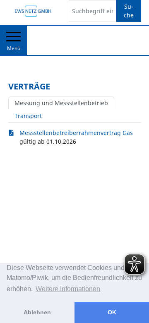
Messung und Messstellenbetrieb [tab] (61, 103)
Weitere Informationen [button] (68, 288)
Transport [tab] (28, 116)
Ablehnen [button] (37, 312)
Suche (129, 10)
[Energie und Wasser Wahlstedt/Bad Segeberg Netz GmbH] (32, 11)
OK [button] (112, 312)
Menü (13, 48)
